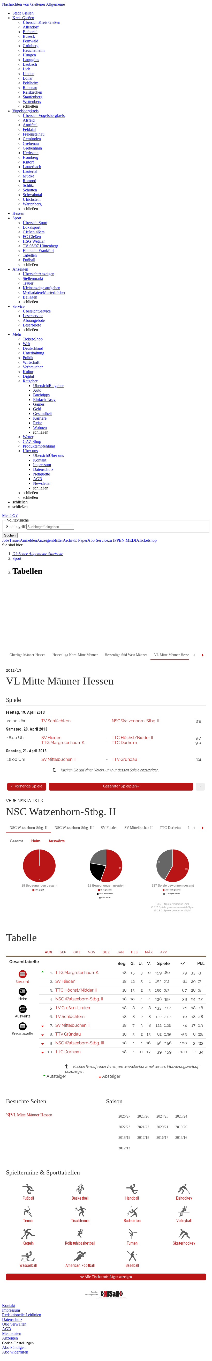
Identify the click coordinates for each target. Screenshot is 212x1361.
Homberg (30, 157)
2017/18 (143, 1138)
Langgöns (31, 59)
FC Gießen (32, 236)
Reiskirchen (32, 92)
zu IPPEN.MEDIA (123, 540)
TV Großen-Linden (72, 1007)
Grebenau (31, 143)
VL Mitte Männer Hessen (31, 1115)
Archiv (68, 540)
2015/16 (181, 1138)
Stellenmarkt (33, 278)
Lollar (28, 78)
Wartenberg (32, 204)
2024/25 (162, 1116)
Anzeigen (10, 1338)
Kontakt (39, 460)
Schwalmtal (32, 194)
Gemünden (32, 139)
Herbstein (31, 153)
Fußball (29, 260)
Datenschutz (43, 469)
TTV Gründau (124, 759)
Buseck (29, 36)
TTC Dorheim (124, 742)
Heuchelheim (33, 50)
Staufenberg (32, 97)
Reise (37, 423)
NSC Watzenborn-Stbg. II (135, 720)
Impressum (42, 465)
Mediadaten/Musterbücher (44, 292)
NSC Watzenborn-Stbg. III (74, 828)
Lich (26, 69)
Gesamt (16, 841)
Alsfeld (29, 120)
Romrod (29, 181)
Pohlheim (30, 83)
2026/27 (124, 1116)
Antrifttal (30, 125)
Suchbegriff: (16, 526)
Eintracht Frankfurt (38, 250)
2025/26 (143, 1116)
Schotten (30, 190)
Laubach (30, 64)
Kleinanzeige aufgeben (41, 288)
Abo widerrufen (15, 1352)
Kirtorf (28, 162)
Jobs (5, 540)
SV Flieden (51, 737)
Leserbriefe (32, 325)
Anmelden (28, 540)
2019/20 (181, 1127)
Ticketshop (148, 540)
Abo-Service (97, 540)
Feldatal (29, 129)
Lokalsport (31, 227)
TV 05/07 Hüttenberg (40, 246)
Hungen (29, 55)
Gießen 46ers (33, 232)
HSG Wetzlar (34, 241)
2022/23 (124, 1127)
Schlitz (28, 185)
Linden (28, 73)
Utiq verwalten (14, 1324)
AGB (37, 479)
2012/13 (124, 1148)
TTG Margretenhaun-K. (63, 742)
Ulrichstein (32, 199)
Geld (37, 409)
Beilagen (30, 297)
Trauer (28, 283)
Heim (35, 841)
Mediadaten (11, 1333)
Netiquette (41, 474)
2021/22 (143, 1127)
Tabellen (30, 255)
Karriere (40, 418)
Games (38, 404)
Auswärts (57, 841)
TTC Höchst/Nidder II (132, 737)
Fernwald (30, 41)
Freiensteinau (33, 134)
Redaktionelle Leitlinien (21, 1315)
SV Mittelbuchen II (58, 759)
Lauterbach (32, 167)
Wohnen (40, 427)
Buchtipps (41, 395)
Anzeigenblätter (50, 540)
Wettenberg (32, 101)
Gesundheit (42, 413)
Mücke (28, 176)
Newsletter (42, 483)
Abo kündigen (14, 1347)
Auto (37, 390)
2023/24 (181, 1116)
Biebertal (30, 31)
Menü (7, 515)
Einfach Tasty (44, 399)
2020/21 (162, 1127)
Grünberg (31, 45)
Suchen (10, 535)
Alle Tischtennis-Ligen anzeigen (108, 1277)
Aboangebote (34, 320)
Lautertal (30, 171)
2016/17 (162, 1138)
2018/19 (124, 1138)
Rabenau (30, 87)
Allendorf (31, 27)
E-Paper (80, 540)
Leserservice (33, 316)
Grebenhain (32, 148)
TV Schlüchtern (56, 720)
